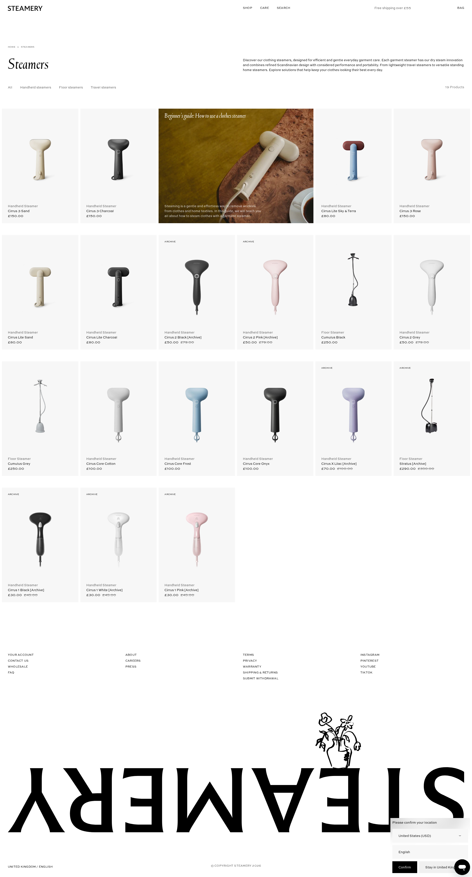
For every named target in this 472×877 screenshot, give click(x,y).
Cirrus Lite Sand (20, 337)
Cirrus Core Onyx (256, 463)
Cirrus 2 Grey (409, 337)
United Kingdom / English (30, 866)
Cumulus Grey (19, 463)
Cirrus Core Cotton (101, 463)
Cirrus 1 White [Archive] (104, 589)
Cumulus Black (333, 337)
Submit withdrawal (260, 678)
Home (11, 46)
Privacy (250, 660)
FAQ (11, 672)
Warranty (252, 666)
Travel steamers (103, 87)
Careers (133, 660)
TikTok (366, 672)
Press (130, 666)
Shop (247, 8)
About (131, 655)
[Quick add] (70, 116)
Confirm (404, 867)
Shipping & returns (260, 672)
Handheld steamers (35, 87)
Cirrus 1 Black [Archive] (26, 589)
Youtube (368, 666)
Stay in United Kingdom (443, 867)
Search (283, 8)
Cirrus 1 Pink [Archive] (181, 589)
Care (264, 8)
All (10, 87)
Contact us (18, 660)
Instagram (369, 655)
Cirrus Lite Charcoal (101, 337)
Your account (21, 655)
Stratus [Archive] (412, 463)
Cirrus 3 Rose (410, 210)
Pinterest (369, 660)
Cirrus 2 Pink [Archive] (260, 337)
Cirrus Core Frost (177, 463)
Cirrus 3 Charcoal (100, 210)
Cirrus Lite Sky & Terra (338, 210)
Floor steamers (71, 87)
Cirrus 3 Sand (19, 210)
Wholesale (18, 666)
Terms (248, 655)
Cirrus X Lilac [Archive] (339, 463)
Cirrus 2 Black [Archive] (183, 337)
